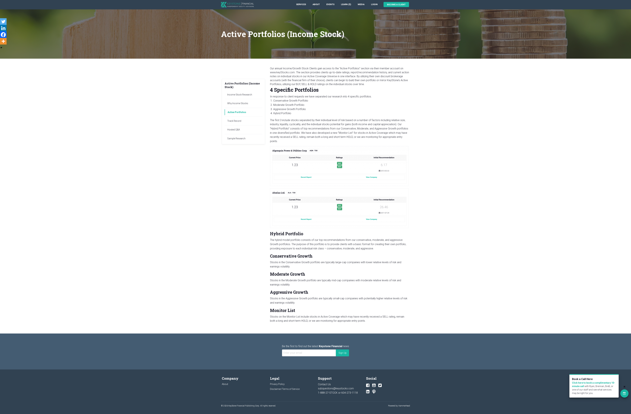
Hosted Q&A (233, 129)
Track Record (234, 121)
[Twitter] (3, 21)
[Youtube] (374, 385)
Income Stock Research (239, 94)
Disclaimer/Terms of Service (285, 389)
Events (330, 4)
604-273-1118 (349, 392)
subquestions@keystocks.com (336, 388)
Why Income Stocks (237, 103)
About (316, 4)
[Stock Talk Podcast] (374, 391)
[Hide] (1, 47)
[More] (3, 41)
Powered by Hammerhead (399, 406)
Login (374, 4)
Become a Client (396, 4)
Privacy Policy (277, 384)
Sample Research (236, 138)
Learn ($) (346, 4)
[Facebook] (3, 34)
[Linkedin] (3, 28)
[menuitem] (301, 4)
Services (301, 4)
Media (361, 4)
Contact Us (324, 384)
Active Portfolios (237, 112)
